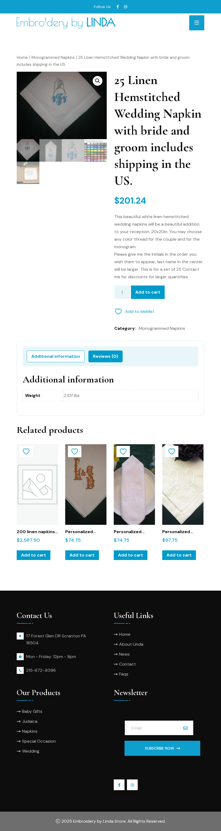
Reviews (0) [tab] (105, 356)
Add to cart (147, 292)
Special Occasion (39, 741)
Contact (127, 664)
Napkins (29, 731)
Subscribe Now (159, 748)
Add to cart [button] (33, 555)
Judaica (29, 721)
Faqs (123, 674)
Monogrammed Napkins (53, 57)
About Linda (131, 644)
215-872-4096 (41, 670)
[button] (97, 81)
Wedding (30, 751)
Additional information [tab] (55, 356)
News (124, 654)
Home (22, 57)
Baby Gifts (32, 711)
